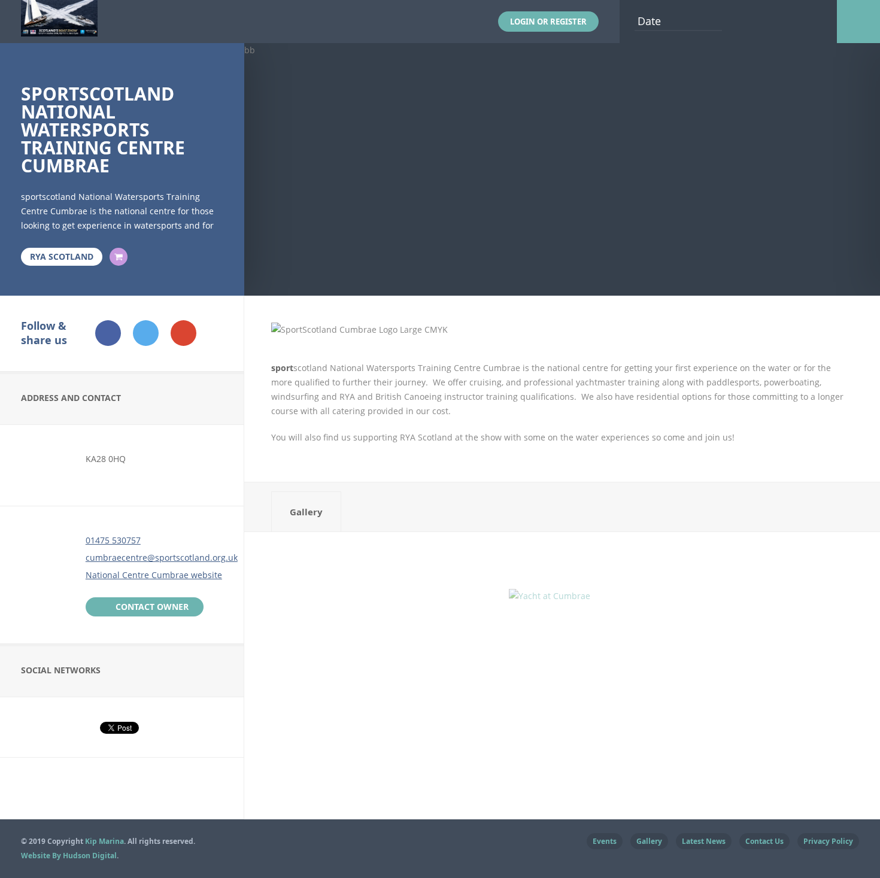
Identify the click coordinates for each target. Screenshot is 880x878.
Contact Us (764, 841)
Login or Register (548, 21)
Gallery (306, 512)
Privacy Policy (828, 841)
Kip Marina (104, 841)
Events (605, 841)
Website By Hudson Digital (69, 855)
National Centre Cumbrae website (154, 575)
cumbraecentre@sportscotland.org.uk (162, 557)
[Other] (119, 257)
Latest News (704, 841)
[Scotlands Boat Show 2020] (59, 29)
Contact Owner (152, 606)
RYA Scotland (61, 256)
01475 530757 (113, 540)
